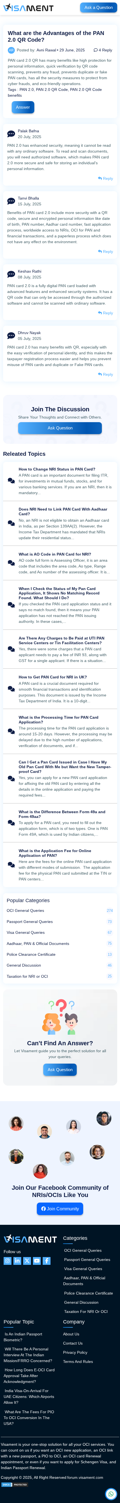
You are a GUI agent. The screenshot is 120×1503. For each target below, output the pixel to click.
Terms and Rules (78, 1361)
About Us (71, 1334)
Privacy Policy (75, 1352)
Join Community (62, 1208)
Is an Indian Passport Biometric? (23, 1337)
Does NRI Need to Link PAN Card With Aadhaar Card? (60, 524)
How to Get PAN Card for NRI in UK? (60, 689)
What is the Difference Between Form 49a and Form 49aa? (60, 823)
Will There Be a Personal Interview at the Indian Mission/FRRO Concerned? (28, 1355)
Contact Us (73, 1343)
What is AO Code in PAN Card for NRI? (60, 563)
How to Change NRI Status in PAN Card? (60, 481)
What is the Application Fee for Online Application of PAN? (60, 865)
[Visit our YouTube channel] (37, 1261)
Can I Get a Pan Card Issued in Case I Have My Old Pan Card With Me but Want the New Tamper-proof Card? (60, 779)
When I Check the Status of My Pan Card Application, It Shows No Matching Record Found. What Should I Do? (60, 605)
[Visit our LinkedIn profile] (17, 1261)
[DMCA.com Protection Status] (15, 1484)
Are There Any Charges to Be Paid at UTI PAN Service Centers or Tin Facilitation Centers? (60, 649)
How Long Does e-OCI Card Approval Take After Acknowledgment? (29, 1376)
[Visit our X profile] (27, 1261)
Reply (107, 178)
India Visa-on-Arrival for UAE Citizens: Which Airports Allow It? (29, 1396)
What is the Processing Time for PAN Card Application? (60, 731)
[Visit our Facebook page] (47, 1261)
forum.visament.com (85, 1477)
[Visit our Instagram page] (7, 1261)
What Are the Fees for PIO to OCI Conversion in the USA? (29, 1418)
